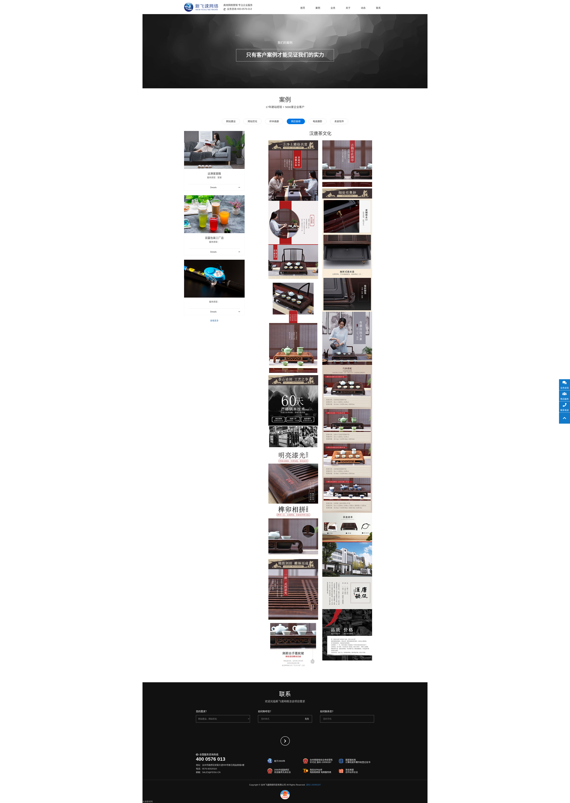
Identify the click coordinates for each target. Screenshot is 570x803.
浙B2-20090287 (313, 785)
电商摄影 (317, 121)
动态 (363, 8)
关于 (348, 8)
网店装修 (296, 121)
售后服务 (564, 399)
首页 (302, 8)
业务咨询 (564, 388)
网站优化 (252, 121)
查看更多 (214, 320)
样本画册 (274, 121)
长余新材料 (147, 801)
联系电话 (564, 410)
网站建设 (231, 121)
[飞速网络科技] (201, 7)
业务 (333, 8)
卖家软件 (339, 121)
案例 (317, 8)
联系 (378, 8)
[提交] (285, 741)
